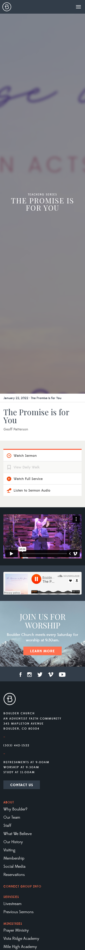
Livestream (12, 903)
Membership (13, 858)
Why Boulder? (15, 809)
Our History (13, 842)
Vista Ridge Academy (21, 938)
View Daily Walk (27, 467)
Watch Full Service (28, 479)
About (8, 802)
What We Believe (17, 833)
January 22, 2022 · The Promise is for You (32, 398)
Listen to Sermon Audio (32, 490)
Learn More (42, 651)
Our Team (11, 817)
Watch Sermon (25, 455)
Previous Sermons (18, 912)
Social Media (14, 866)
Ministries (12, 924)
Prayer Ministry (16, 930)
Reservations (14, 874)
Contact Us (21, 785)
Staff (7, 825)
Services (11, 897)
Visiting (9, 850)
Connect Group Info (22, 887)
